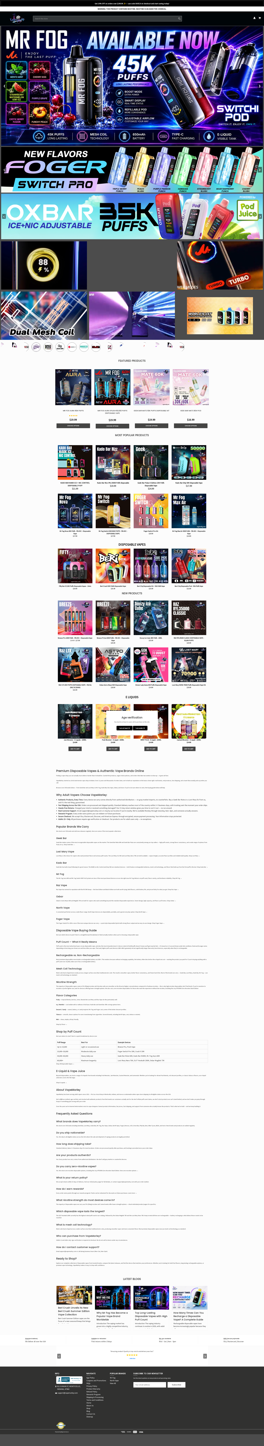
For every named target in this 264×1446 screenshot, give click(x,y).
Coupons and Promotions (96, 1380)
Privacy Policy (91, 1386)
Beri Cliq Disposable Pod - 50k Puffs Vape (189, 586)
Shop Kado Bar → (202, 867)
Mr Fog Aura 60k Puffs (73, 410)
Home (88, 1403)
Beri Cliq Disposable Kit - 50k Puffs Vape (151, 586)
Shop (88, 1408)
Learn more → (132, 1193)
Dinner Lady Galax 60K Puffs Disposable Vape (151, 685)
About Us (90, 1405)
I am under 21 (140, 728)
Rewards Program (93, 1394)
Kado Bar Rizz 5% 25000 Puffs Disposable (113, 483)
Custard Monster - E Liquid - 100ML (189, 740)
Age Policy (90, 1378)
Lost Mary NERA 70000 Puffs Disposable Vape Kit (189, 685)
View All (113, 1383)
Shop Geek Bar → (69, 844)
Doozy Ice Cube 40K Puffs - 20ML (151, 638)
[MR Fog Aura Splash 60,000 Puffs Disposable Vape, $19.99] (112, 387)
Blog (88, 1411)
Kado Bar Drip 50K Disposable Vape (188, 483)
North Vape (114, 1380)
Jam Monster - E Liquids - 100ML (75, 740)
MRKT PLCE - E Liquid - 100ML (151, 740)
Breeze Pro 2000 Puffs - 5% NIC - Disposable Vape (75, 638)
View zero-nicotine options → (129, 1170)
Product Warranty (93, 1389)
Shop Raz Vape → (173, 889)
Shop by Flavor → (61, 1024)
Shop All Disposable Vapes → (65, 1064)
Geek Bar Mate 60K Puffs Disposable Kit (151, 410)
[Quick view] (70, 403)
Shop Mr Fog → (177, 878)
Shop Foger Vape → (158, 923)
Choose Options (73, 426)
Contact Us (90, 1414)
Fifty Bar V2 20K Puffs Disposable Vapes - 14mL (75, 586)
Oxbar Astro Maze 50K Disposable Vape (113, 685)
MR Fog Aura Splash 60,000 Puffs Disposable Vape (112, 411)
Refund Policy (91, 1391)
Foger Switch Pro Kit (151, 531)
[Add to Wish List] (75, 403)
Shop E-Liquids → (61, 1082)
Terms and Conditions (94, 1400)
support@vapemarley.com (92, 811)
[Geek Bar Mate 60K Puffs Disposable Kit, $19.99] (151, 387)
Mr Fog (112, 1378)
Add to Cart (75, 749)
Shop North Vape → (141, 912)
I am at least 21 (124, 728)
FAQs (88, 1383)
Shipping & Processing (95, 1397)
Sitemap (89, 1416)
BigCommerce (65, 1432)
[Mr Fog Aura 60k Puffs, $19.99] (73, 387)
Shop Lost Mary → (194, 856)
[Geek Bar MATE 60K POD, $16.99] (191, 387)
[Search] (179, 18)
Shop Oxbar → (171, 901)
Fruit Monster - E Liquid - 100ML (113, 740)
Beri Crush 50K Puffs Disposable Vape (113, 586)
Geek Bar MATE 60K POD (190, 410)
